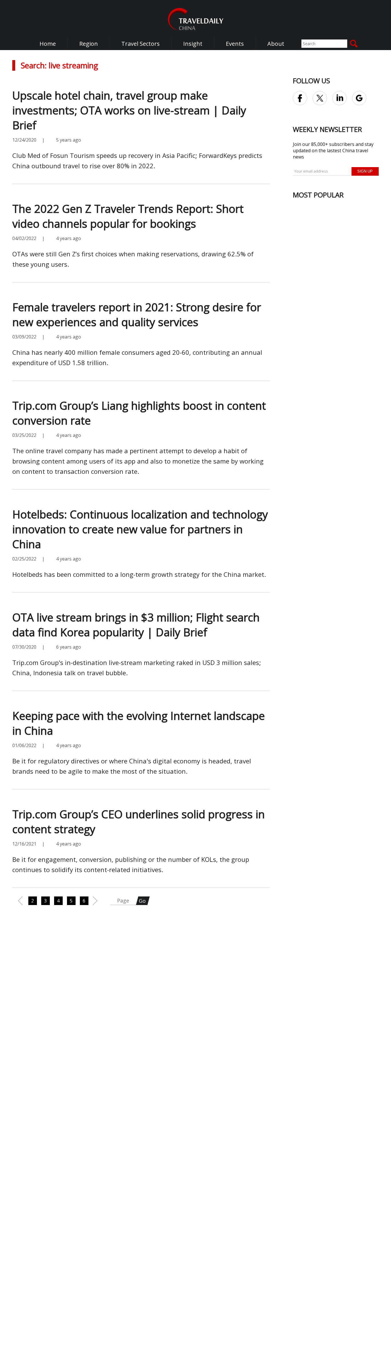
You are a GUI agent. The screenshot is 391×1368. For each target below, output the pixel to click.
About (275, 43)
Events (235, 43)
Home (48, 43)
